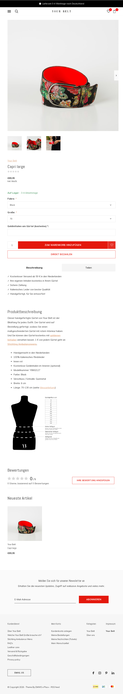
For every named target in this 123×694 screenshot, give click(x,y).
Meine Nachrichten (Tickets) (64, 639)
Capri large (12, 548)
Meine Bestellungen (60, 635)
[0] (114, 11)
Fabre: (12, 198)
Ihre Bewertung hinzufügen (93, 480)
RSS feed (55, 687)
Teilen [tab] (88, 267)
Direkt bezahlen (61, 254)
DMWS (38, 687)
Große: (12, 212)
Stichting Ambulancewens (22, 344)
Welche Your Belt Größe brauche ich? (24, 635)
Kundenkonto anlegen (61, 631)
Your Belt (12, 160)
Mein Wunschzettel (60, 643)
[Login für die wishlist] (112, 245)
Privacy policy (14, 659)
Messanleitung (47, 387)
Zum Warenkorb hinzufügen (63, 245)
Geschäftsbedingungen (18, 655)
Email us (19, 672)
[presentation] (116, 75)
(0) (21, 171)
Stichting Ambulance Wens (20, 639)
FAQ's (10, 643)
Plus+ (46, 687)
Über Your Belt (14, 631)
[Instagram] (99, 673)
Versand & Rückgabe (17, 651)
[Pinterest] (106, 673)
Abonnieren (93, 599)
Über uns (91, 635)
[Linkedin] (113, 673)
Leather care (13, 647)
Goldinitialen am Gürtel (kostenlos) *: (28, 226)
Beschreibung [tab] (34, 267)
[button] (10, 11)
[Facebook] (93, 673)
